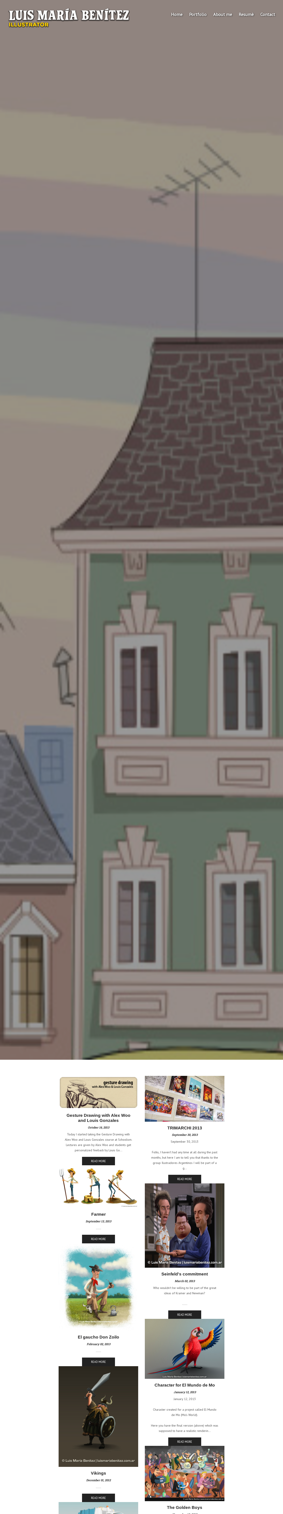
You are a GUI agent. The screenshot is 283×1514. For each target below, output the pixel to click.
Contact (267, 14)
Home (177, 14)
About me (222, 14)
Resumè (246, 14)
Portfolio (198, 14)
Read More (98, 1161)
